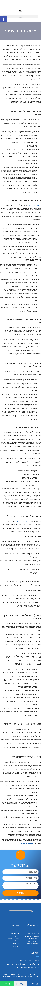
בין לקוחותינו (14, 941)
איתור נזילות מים (33, 939)
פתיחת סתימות (33, 941)
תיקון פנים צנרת (33, 934)
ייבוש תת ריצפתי (34, 205)
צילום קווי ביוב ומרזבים (31, 936)
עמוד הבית (15, 934)
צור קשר (16, 946)
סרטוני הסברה (13, 939)
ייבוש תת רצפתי (22, 521)
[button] (20, 16)
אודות (17, 936)
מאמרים (16, 944)
